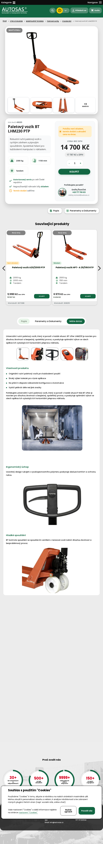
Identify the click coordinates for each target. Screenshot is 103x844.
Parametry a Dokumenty (83, 210)
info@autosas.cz (56, 822)
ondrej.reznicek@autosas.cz (78, 195)
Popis (56, 210)
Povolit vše (86, 810)
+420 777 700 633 (79, 192)
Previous (4, 268)
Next (99, 268)
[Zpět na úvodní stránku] (15, 10)
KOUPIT (42, 296)
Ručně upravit (68, 810)
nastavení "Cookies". (28, 812)
